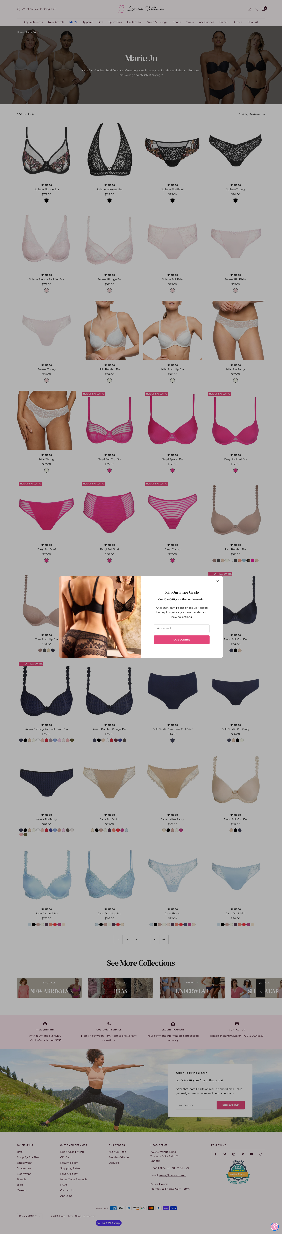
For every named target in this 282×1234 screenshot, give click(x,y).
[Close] (217, 581)
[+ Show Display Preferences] (275, 1227)
